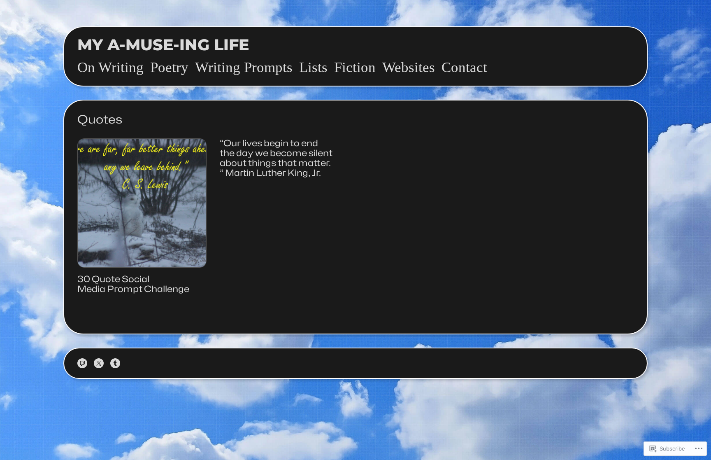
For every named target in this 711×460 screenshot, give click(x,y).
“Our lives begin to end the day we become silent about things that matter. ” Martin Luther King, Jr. (276, 158)
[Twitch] (82, 363)
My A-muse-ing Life (163, 44)
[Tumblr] (115, 363)
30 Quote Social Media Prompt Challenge (133, 284)
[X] (99, 363)
